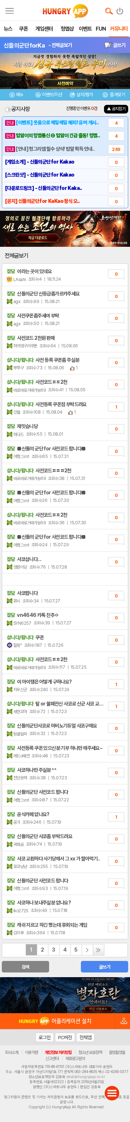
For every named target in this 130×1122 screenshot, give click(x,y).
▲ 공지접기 (116, 108)
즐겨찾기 (117, 94)
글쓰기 (118, 45)
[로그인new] (120, 9)
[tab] (16, 95)
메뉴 (19, 94)
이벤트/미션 (52, 94)
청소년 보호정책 (90, 1052)
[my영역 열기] (9, 10)
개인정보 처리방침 (58, 1052)
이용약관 (31, 1052)
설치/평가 (84, 94)
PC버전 (65, 1037)
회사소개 (11, 1052)
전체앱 (85, 1037)
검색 (25, 967)
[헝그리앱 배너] (65, 995)
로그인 (45, 1037)
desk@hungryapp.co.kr (85, 1076)
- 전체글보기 (60, 45)
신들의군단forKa (24, 45)
